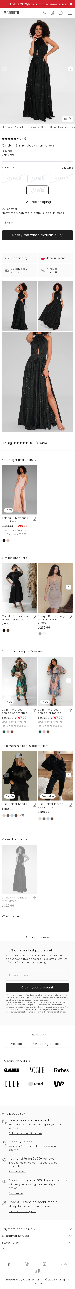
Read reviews (17, 1171)
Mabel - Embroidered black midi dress (15, 617)
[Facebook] (9, 1264)
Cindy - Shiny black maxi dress (14, 899)
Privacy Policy (56, 1007)
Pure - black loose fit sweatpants (51, 805)
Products (19, 127)
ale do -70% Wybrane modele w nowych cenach (38, 4)
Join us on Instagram (22, 1211)
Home (6, 127)
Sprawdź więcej (37, 937)
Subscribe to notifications (25, 1133)
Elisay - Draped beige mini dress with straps (52, 619)
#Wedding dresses (47, 1044)
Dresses (33, 127)
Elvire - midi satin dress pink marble (50, 711)
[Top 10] (19, 776)
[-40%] (19, 681)
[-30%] (19, 490)
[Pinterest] (27, 1264)
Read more (16, 1193)
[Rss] (64, 1264)
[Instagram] (44, 1264)
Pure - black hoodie (14, 804)
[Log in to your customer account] (52, 13)
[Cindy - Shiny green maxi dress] (55, 306)
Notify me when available (35, 235)
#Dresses (14, 1044)
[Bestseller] (55, 776)
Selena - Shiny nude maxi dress (15, 519)
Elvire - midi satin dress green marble (14, 711)
